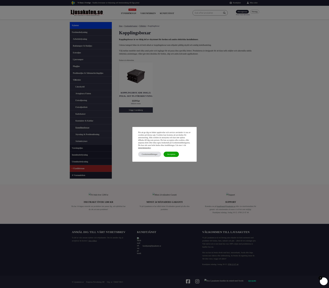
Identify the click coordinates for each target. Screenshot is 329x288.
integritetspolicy (144, 148)
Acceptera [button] (171, 154)
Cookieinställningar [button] (149, 154)
